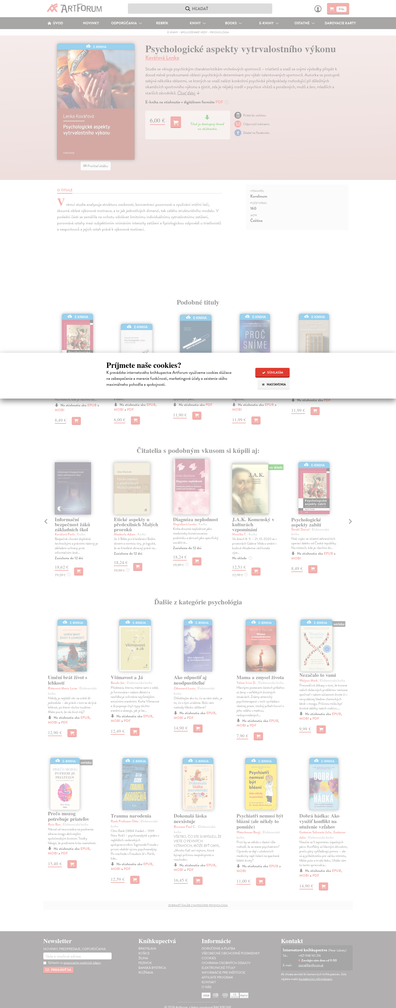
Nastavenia (276, 384)
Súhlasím (275, 372)
